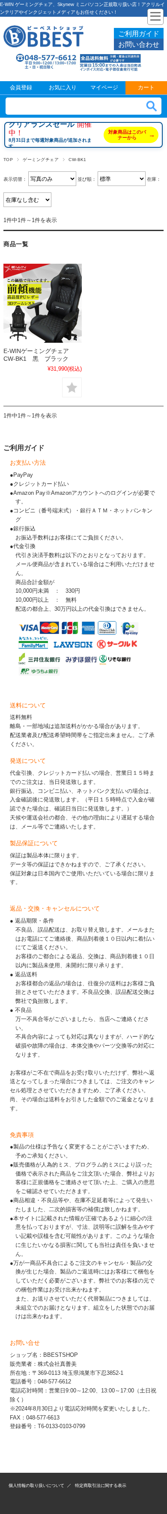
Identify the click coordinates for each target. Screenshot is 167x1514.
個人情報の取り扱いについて (36, 1485)
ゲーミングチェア (41, 159)
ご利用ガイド (138, 33)
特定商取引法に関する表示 (100, 1485)
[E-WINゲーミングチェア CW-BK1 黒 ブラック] (42, 303)
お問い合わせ (138, 44)
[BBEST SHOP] (43, 45)
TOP (8, 159)
